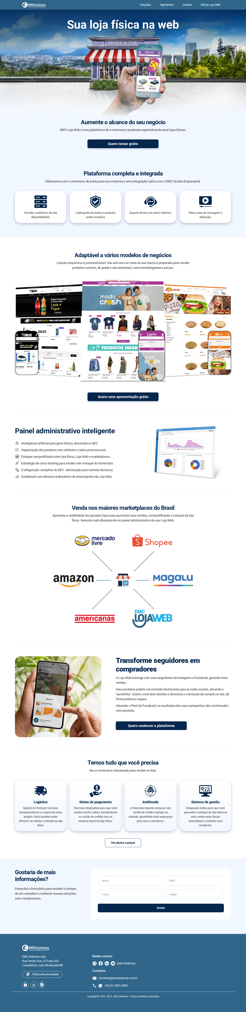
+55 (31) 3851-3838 (116, 985)
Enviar (161, 908)
